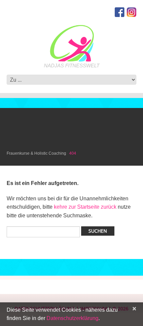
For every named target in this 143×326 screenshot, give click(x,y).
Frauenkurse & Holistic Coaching (36, 153)
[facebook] (119, 12)
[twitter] (131, 12)
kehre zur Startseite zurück (86, 207)
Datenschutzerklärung (72, 318)
